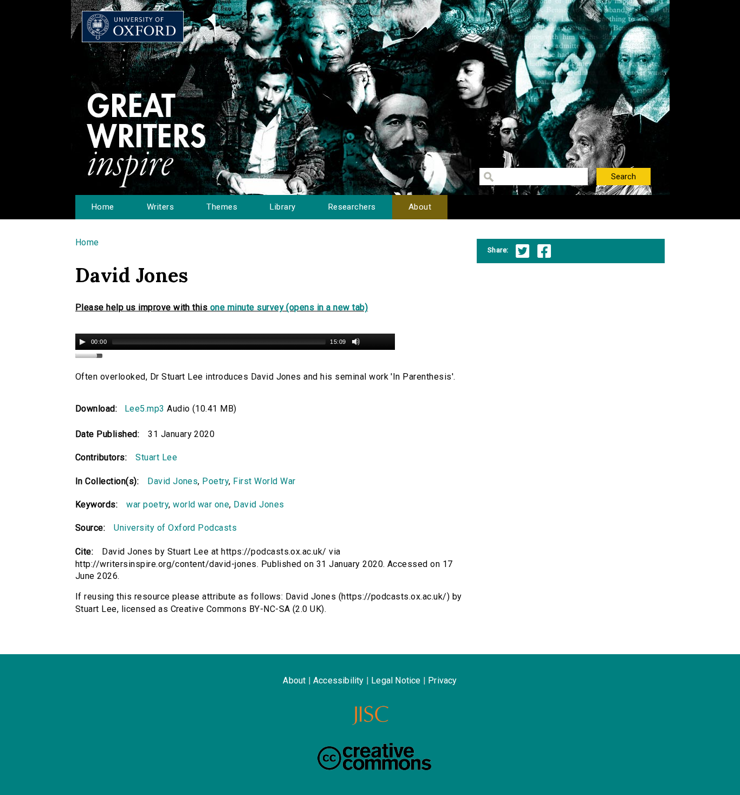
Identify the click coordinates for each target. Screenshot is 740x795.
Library (282, 207)
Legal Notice (395, 680)
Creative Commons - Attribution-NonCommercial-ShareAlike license (374, 756)
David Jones (172, 481)
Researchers (352, 207)
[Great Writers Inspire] (133, 26)
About (419, 207)
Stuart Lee (156, 457)
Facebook (544, 251)
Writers (160, 207)
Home (103, 207)
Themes (221, 207)
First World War (264, 481)
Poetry (215, 481)
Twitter (522, 251)
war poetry (147, 504)
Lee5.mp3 (145, 408)
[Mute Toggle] (356, 341)
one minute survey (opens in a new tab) (289, 307)
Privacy (442, 680)
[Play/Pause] (82, 341)
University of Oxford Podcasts (175, 528)
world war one (201, 504)
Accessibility (338, 680)
